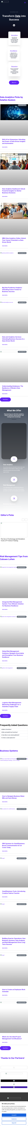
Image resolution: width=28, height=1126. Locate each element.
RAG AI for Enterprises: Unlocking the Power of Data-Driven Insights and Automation (13, 141)
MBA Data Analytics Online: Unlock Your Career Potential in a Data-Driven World (14, 240)
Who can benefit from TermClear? (10, 732)
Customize (14, 1119)
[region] (14, 1113)
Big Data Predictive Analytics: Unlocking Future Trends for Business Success (12, 289)
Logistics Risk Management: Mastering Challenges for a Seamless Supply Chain (11, 704)
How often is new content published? (10, 735)
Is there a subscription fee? (8, 737)
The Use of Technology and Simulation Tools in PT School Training (13, 540)
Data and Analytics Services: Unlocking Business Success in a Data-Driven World (13, 339)
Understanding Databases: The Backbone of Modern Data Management (12, 388)
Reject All (14, 1122)
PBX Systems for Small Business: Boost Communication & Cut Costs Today (13, 845)
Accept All (14, 1115)
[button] (14, 729)
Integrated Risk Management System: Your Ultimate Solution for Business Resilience (13, 604)
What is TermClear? (6, 729)
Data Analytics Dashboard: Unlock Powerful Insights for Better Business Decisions (13, 191)
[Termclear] (5, 3)
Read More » (5, 147)
